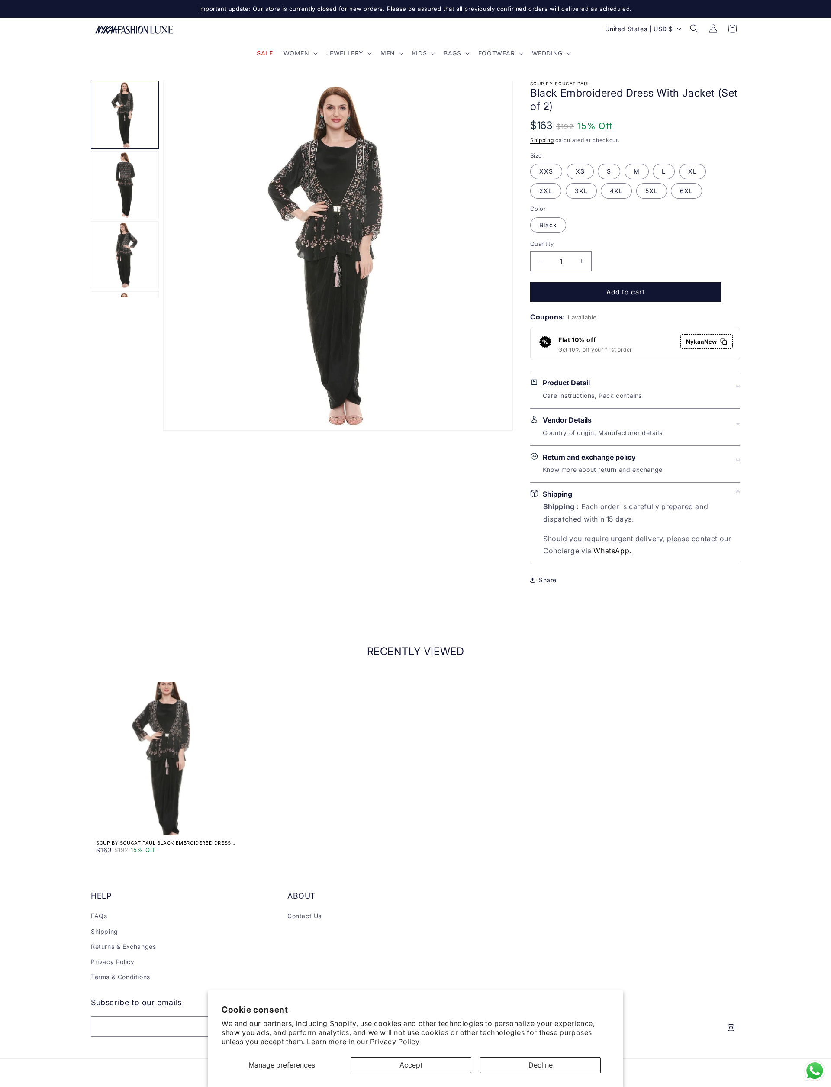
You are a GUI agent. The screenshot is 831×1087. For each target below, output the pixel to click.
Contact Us (304, 915)
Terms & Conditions (120, 977)
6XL (686, 190)
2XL (545, 190)
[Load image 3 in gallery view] (125, 255)
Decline (540, 1065)
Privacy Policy (394, 1041)
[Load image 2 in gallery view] (125, 185)
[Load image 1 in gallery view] (125, 115)
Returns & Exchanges (123, 946)
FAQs (99, 915)
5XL (651, 190)
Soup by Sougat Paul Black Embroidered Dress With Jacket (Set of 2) (163, 843)
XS (580, 171)
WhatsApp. (612, 550)
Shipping (542, 140)
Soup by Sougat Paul (560, 83)
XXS (546, 171)
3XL (581, 190)
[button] (299, 53)
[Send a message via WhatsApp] (815, 1071)
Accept (410, 1065)
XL (692, 171)
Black (548, 224)
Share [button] (548, 580)
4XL (616, 190)
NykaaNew (701, 341)
